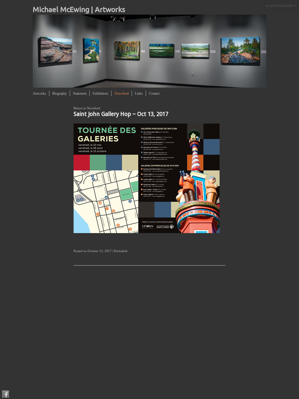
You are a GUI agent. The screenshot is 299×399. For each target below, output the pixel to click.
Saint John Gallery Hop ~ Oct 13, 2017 (121, 114)
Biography (59, 93)
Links (139, 93)
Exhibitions (100, 93)
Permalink (121, 251)
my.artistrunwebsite (279, 5)
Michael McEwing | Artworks (79, 9)
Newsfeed (121, 93)
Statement (79, 93)
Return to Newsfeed (87, 108)
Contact (154, 93)
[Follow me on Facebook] (5, 394)
